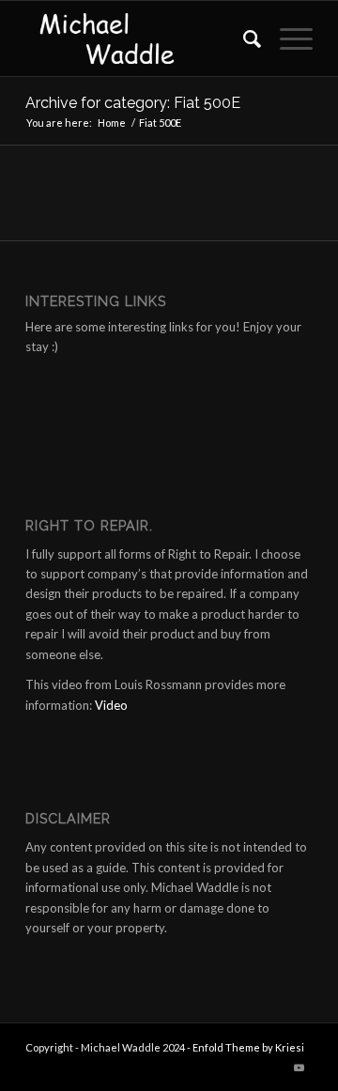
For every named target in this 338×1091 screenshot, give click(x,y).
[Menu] (287, 38)
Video (111, 705)
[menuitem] (242, 38)
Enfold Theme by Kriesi (248, 1047)
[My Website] (140, 38)
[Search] (242, 38)
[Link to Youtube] (298, 1067)
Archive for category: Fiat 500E (132, 103)
